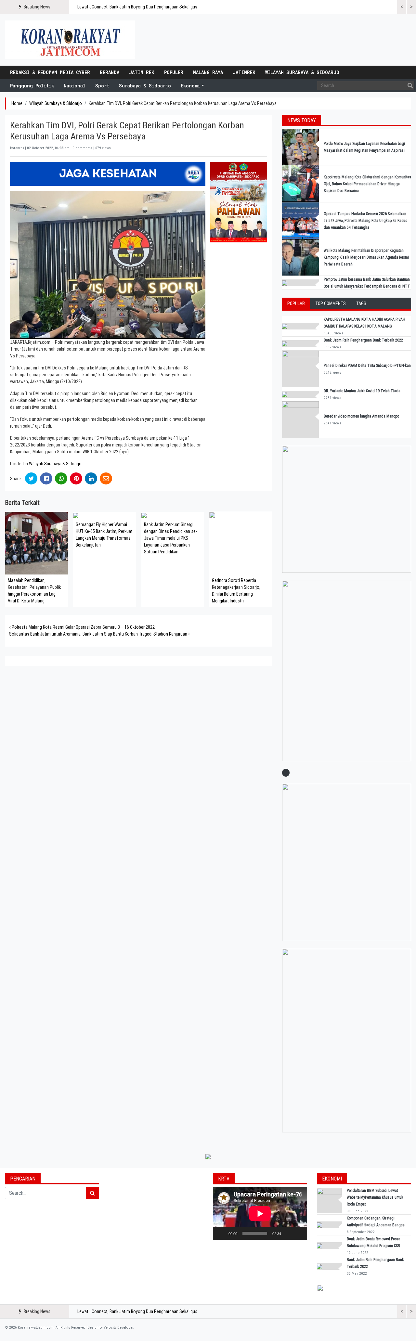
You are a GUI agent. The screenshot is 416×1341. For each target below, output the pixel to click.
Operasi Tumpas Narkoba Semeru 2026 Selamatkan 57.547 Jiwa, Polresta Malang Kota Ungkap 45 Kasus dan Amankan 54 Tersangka (365, 221)
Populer (173, 72)
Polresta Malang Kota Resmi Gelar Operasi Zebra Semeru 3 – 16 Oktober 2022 (83, 627)
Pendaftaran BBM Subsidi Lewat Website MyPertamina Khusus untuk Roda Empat (375, 1197)
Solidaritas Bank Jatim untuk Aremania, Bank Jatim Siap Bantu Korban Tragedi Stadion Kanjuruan (98, 634)
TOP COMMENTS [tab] (330, 303)
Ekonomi (190, 86)
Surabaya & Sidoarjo (145, 86)
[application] (260, 1213)
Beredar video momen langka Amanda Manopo (361, 416)
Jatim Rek (141, 72)
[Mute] (288, 1233)
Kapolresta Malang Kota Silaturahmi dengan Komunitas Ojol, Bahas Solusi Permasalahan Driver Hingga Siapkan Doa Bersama (367, 184)
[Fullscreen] (298, 1233)
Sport (102, 86)
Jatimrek (244, 72)
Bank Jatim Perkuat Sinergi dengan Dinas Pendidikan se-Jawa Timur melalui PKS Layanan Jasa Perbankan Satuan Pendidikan (170, 538)
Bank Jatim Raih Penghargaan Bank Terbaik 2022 (364, 340)
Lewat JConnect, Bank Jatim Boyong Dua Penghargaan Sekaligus (137, 6)
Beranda (109, 72)
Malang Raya (208, 72)
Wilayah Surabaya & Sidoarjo (302, 72)
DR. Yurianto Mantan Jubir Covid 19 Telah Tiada (362, 391)
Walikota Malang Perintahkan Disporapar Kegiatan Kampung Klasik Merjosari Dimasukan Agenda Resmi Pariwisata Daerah (366, 257)
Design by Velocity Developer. (110, 1327)
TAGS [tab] (361, 303)
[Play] (221, 1233)
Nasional (74, 86)
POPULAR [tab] (296, 303)
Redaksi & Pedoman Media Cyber (50, 72)
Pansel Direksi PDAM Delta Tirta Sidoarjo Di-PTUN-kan (367, 365)
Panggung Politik (32, 86)
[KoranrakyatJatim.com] (70, 39)
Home (16, 103)
